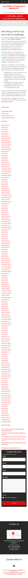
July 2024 (3, 179)
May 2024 (3, 184)
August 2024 (4, 177)
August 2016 (4, 352)
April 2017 (3, 334)
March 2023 (4, 214)
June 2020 (4, 251)
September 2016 (5, 349)
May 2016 (3, 358)
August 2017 (4, 325)
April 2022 (4, 238)
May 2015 (3, 384)
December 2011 (5, 421)
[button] (11, 2)
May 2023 (3, 210)
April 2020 (4, 256)
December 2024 (5, 168)
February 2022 (5, 243)
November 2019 (5, 267)
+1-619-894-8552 (14, 16)
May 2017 (3, 332)
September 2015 (5, 376)
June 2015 (3, 382)
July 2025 (3, 153)
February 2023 (5, 216)
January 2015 (4, 393)
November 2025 (5, 144)
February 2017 (5, 338)
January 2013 (4, 417)
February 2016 (5, 365)
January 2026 (4, 140)
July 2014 (3, 406)
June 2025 (3, 155)
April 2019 (4, 282)
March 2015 (4, 389)
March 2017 (4, 336)
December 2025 (5, 142)
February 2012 (5, 419)
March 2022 (4, 240)
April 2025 (4, 160)
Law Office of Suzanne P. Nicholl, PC (14, 570)
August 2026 (4, 125)
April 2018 (4, 308)
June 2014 (3, 408)
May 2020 (3, 253)
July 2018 (3, 301)
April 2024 (4, 186)
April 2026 (4, 134)
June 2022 (4, 234)
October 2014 (5, 400)
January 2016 (4, 367)
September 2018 (5, 297)
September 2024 (5, 175)
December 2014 (5, 395)
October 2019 (5, 269)
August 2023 (4, 203)
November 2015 (5, 371)
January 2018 (4, 314)
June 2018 (3, 304)
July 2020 (3, 249)
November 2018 (5, 293)
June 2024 (4, 181)
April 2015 (3, 386)
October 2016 (4, 347)
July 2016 (3, 354)
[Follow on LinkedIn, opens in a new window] (14, 566)
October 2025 (5, 147)
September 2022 (5, 227)
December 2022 (5, 221)
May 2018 (3, 306)
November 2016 (5, 345)
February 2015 (5, 391)
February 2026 (5, 138)
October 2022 (5, 225)
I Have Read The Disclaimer (11, 497)
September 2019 (5, 271)
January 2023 (4, 219)
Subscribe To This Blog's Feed (11, 448)
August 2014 (4, 404)
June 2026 (4, 129)
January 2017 (4, 341)
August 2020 (4, 247)
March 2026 (4, 136)
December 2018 (5, 290)
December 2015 (5, 369)
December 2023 (5, 195)
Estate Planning (5, 111)
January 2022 (4, 245)
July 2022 (3, 232)
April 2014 (4, 413)
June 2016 (3, 356)
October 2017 (4, 321)
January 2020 (4, 262)
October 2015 (4, 373)
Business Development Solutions (15, 573)
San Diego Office (14, 549)
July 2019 (3, 275)
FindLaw (20, 574)
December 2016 (5, 343)
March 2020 (4, 258)
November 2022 (5, 223)
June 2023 (4, 208)
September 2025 (5, 149)
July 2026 (3, 127)
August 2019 (4, 273)
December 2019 (5, 264)
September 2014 (5, 402)
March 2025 (4, 162)
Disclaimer (4, 494)
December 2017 (5, 317)
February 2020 (5, 260)
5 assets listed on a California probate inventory (13, 436)
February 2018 (5, 312)
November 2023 (5, 197)
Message (5, 477)
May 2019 (3, 280)
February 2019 (5, 286)
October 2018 (4, 295)
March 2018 (4, 310)
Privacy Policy (16, 572)
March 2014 (4, 415)
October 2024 (5, 173)
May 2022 (3, 236)
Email (5, 463)
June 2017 (3, 330)
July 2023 (3, 205)
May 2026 (3, 131)
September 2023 (5, 201)
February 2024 (5, 190)
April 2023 (4, 212)
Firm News (4, 113)
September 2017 (5, 323)
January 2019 (4, 288)
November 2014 (5, 397)
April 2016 (4, 360)
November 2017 (5, 319)
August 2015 (4, 378)
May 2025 (3, 157)
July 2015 (3, 380)
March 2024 (4, 188)
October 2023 (5, 199)
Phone (4, 470)
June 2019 (3, 277)
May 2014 (3, 410)
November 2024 (5, 171)
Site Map (11, 572)
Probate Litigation (15, 39)
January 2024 (4, 192)
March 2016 (4, 362)
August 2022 (4, 229)
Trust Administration (7, 117)
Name (4, 456)
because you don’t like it (15, 54)
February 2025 (5, 164)
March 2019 (4, 284)
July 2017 (3, 328)
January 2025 (4, 166)
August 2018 (4, 299)
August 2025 (4, 151)
